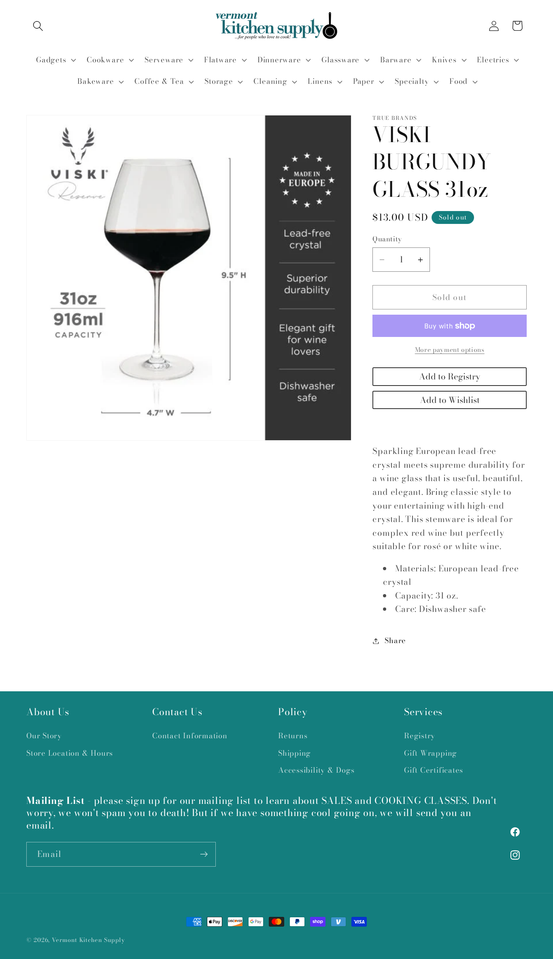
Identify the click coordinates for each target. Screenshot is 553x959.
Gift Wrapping (430, 753)
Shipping (294, 753)
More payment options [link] (450, 349)
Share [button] (395, 640)
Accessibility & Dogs (316, 770)
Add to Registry (449, 377)
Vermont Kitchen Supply (88, 940)
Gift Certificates (433, 770)
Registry (419, 735)
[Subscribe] (203, 854)
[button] (37, 25)
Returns (292, 735)
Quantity (387, 239)
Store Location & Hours (69, 753)
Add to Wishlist (450, 400)
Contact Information (190, 735)
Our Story (44, 735)
